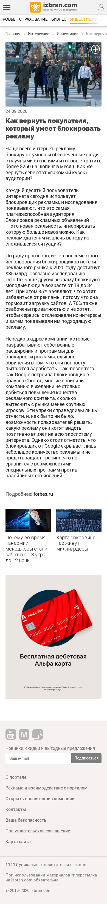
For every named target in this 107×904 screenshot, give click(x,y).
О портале (15, 777)
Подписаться (86, 758)
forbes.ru (43, 494)
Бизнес (58, 19)
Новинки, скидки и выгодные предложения (50, 748)
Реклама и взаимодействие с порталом (46, 788)
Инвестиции (84, 19)
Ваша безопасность (25, 820)
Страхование (33, 19)
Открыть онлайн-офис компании (39, 798)
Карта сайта (18, 841)
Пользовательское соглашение (37, 831)
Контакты (15, 809)
